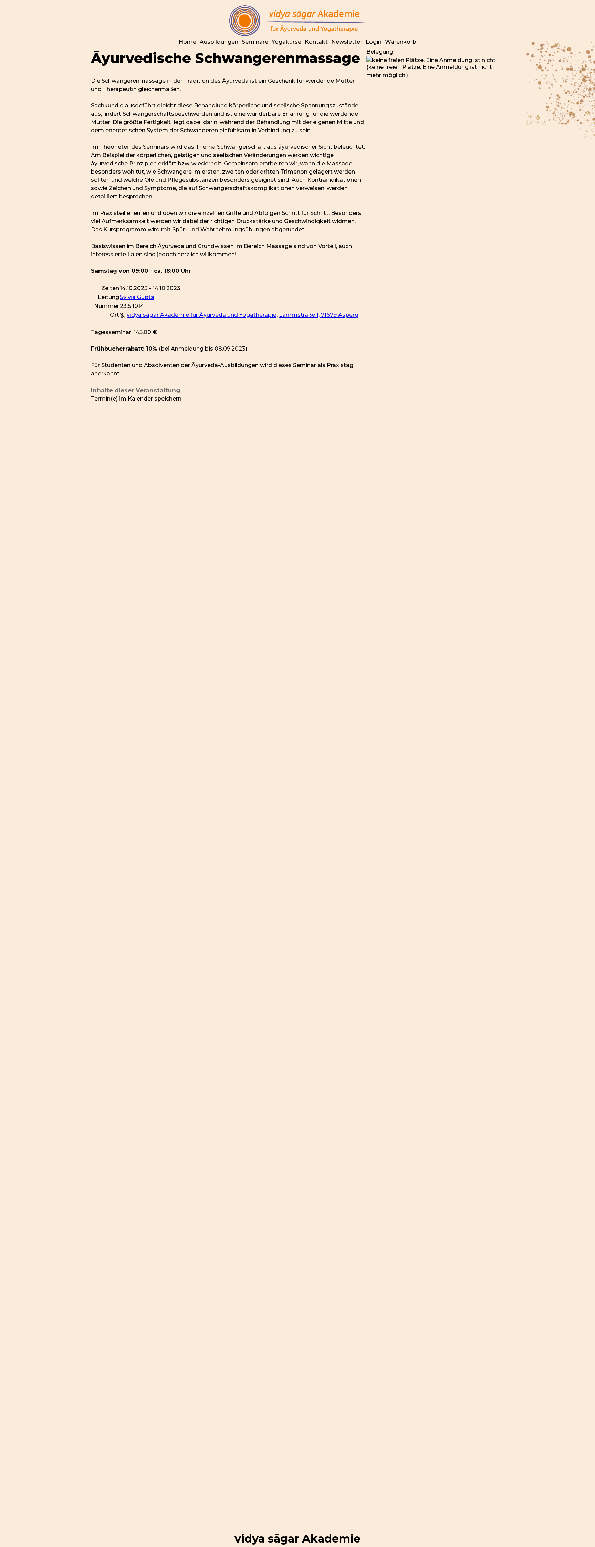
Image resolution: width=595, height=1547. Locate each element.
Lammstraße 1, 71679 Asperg (318, 315)
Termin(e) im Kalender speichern (136, 398)
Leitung (108, 297)
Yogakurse (286, 42)
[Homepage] (297, 20)
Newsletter (346, 42)
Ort (114, 315)
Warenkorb (400, 42)
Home (187, 42)
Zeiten (110, 288)
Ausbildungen (219, 42)
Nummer (106, 306)
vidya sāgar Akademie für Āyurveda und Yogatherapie (201, 315)
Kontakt (316, 42)
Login (374, 42)
